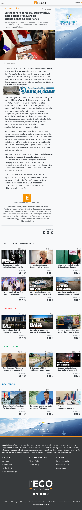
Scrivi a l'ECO (7, 468)
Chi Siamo (5, 461)
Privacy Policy (34, 461)
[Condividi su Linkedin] (44, 232)
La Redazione (7, 465)
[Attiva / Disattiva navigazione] (2, 3)
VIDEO (77, 3)
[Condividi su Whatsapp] (51, 232)
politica (8, 384)
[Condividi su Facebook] (48, 232)
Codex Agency (61, 468)
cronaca (9, 308)
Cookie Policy (34, 465)
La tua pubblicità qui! (9, 472)
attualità (10, 346)
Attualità (11, 8)
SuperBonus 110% (62, 465)
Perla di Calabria (62, 461)
